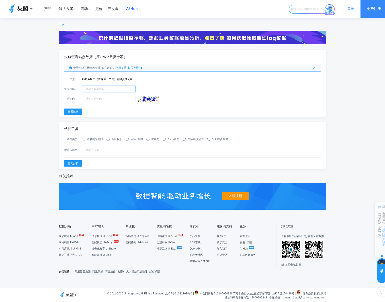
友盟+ (120, 271)
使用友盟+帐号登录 (127, 67)
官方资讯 (245, 236)
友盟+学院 (246, 242)
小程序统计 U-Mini (70, 248)
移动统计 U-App (69, 236)
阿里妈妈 (97, 271)
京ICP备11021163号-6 (178, 293)
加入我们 (222, 248)
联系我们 (222, 236)
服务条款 (308, 293)
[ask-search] (330, 9)
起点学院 (154, 271)
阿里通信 (110, 271)
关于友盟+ (223, 242)
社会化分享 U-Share (104, 248)
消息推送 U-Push (102, 236)
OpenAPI (195, 248)
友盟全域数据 (291, 264)
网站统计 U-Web (69, 242)
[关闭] (314, 68)
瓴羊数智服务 (248, 254)
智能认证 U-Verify (102, 242)
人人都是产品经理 (136, 271)
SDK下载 (195, 242)
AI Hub (244, 248)
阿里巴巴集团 (83, 271)
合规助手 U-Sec (166, 242)
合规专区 (222, 254)
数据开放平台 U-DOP (71, 254)
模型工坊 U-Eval (167, 248)
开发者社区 (196, 254)
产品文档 (195, 236)
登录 (350, 9)
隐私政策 (320, 293)
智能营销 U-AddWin (137, 242)
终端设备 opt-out (199, 261)
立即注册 (235, 196)
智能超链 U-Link (101, 254)
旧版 (61, 24)
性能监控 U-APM (167, 236)
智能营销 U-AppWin (137, 236)
